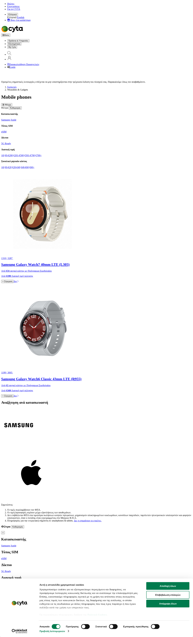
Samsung (5, 120)
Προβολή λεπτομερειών (52, 631)
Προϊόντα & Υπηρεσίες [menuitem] (18, 41)
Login (12, 67)
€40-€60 (25, 167)
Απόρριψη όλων (168, 603)
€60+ (31, 167)
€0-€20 (8, 167)
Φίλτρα (7, 105)
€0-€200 (9, 155)
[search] (9, 54)
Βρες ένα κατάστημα (20, 20)
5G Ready (6, 143)
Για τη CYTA (13, 9)
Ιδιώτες (10, 3)
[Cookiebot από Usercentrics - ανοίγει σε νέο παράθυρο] (19, 631)
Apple (13, 120)
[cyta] (12, 32)
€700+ (38, 155)
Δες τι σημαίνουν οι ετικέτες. (88, 520)
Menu (6, 35)
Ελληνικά (12, 14)
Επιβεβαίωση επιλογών (167, 594)
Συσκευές (12, 87)
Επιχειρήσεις (13, 6)
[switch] (85, 626)
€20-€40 (16, 167)
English (20, 17)
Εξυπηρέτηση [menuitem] (14, 44)
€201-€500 (18, 155)
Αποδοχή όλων (168, 586)
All (2, 155)
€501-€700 (29, 155)
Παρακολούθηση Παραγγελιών (24, 64)
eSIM (3, 131)
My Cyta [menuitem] (12, 47)
